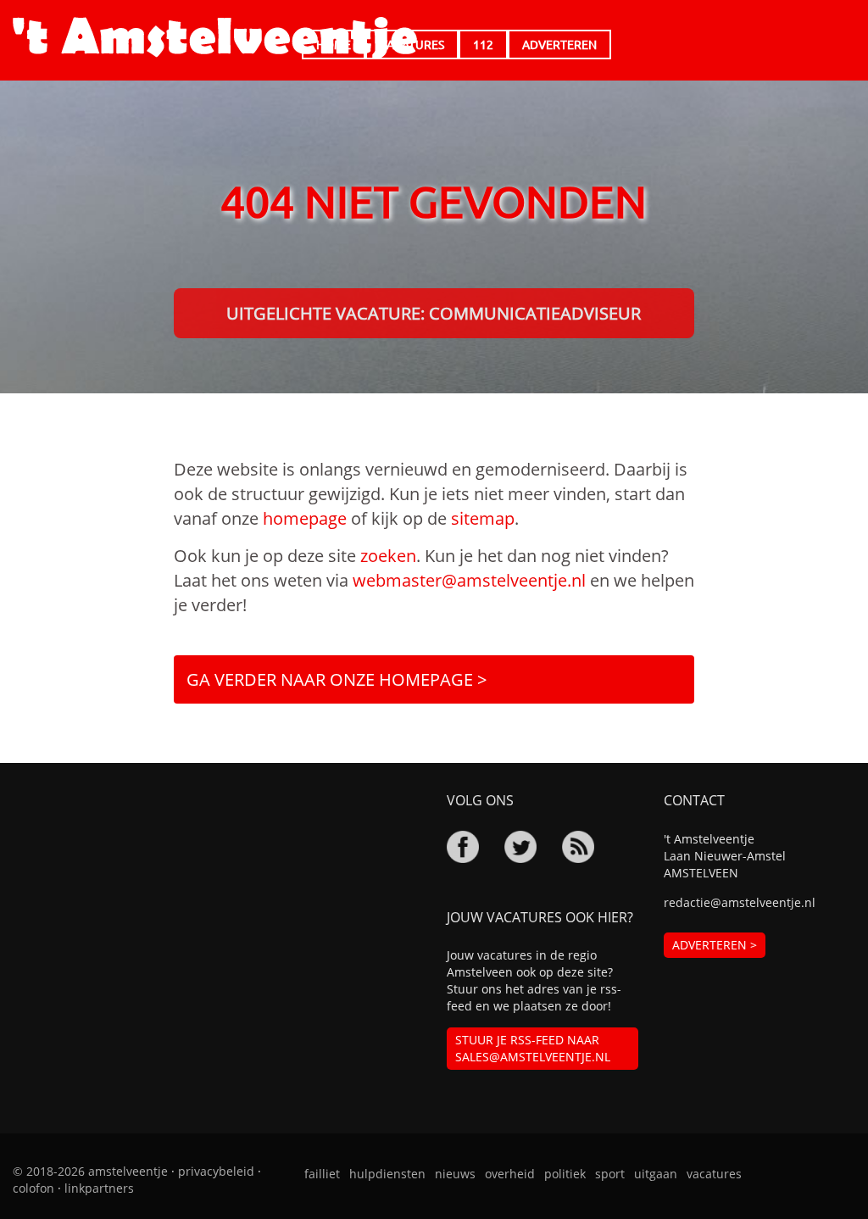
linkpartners (99, 1188)
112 (483, 44)
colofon (33, 1188)
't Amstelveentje (215, 38)
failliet (322, 1174)
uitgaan (655, 1174)
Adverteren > (714, 945)
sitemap (483, 518)
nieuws (455, 1174)
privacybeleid (216, 1171)
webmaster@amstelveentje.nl (469, 580)
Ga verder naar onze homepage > (336, 679)
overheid (510, 1174)
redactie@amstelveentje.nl (739, 902)
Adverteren (559, 44)
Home (333, 44)
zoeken (388, 555)
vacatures (714, 1174)
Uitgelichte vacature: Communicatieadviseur (433, 313)
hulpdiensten (387, 1174)
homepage (305, 518)
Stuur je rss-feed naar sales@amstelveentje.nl (532, 1048)
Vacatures (412, 44)
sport (610, 1174)
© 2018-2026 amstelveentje (90, 1171)
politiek (565, 1174)
